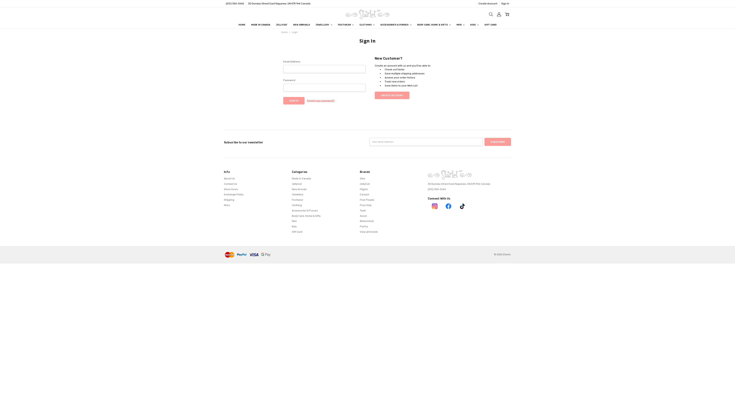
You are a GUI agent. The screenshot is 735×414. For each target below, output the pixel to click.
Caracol (364, 194)
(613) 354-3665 (235, 3)
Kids (473, 24)
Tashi (363, 210)
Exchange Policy (233, 194)
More (227, 205)
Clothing (365, 24)
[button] (435, 206)
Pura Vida (366, 205)
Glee (362, 178)
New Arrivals (301, 24)
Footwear (344, 24)
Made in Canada (260, 24)
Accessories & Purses (394, 24)
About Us (229, 178)
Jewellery (323, 24)
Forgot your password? (321, 100)
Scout (363, 215)
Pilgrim (364, 189)
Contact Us (230, 183)
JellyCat (281, 24)
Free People (367, 199)
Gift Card (490, 24)
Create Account (488, 3)
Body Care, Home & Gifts (432, 24)
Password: (289, 80)
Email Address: (292, 61)
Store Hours (231, 189)
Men (459, 24)
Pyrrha (364, 226)
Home (241, 24)
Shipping (229, 199)
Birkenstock (367, 221)
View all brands (369, 231)
